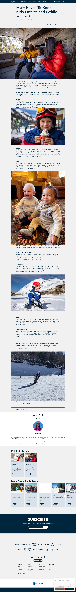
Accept (69, 588)
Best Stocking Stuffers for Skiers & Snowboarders (17, 464)
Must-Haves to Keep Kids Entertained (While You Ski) (30, 464)
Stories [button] (34, 1)
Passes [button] (39, 1)
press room (30, 566)
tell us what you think (38, 560)
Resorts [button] (29, 1)
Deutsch (50, 570)
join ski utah (40, 567)
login (39, 570)
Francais (50, 569)
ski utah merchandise (21, 570)
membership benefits (42, 566)
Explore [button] (44, 1)
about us (19, 566)
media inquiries (30, 567)
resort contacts (30, 569)
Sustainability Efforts (31, 572)
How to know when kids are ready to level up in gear (44, 494)
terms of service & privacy (22, 573)
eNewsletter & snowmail (31, 570)
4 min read (14, 504)
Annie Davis (38, 433)
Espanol (50, 572)
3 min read (28, 504)
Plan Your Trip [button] (23, 1)
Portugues (50, 567)
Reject (60, 588)
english (50, 566)
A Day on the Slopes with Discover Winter (30, 494)
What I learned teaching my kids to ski (17, 494)
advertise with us (20, 572)
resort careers (20, 569)
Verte (46, 333)
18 (48, 333)
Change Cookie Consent (16, 589)
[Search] (63, 1)
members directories (41, 569)
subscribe (45, 527)
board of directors (21, 567)
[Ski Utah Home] (14, 1)
